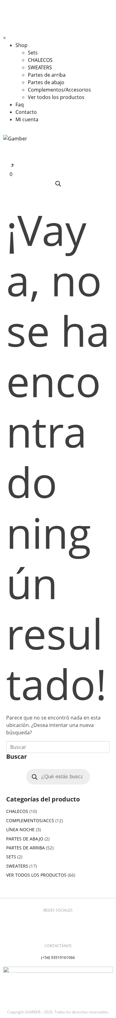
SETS (11, 857)
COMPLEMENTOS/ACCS (30, 820)
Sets (33, 52)
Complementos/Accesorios (59, 89)
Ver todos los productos (56, 97)
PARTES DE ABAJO (24, 839)
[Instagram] (49, 921)
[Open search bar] (58, 183)
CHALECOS (40, 60)
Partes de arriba (47, 74)
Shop (21, 45)
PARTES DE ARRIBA (25, 848)
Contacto (26, 112)
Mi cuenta (26, 119)
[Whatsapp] (67, 921)
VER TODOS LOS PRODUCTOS (36, 875)
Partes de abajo (46, 82)
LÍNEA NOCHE (20, 829)
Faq (19, 104)
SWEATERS (40, 67)
